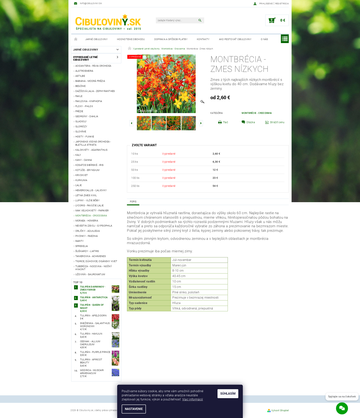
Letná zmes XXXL (86, 195)
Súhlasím (228, 393)
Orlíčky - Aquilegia (87, 230)
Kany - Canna (83, 160)
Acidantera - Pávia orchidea (93, 65)
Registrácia (282, 3)
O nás (264, 39)
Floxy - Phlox (84, 106)
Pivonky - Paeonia (86, 236)
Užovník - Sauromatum (90, 274)
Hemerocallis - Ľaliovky (91, 190)
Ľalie (78, 185)
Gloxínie (80, 131)
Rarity (79, 241)
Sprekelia (81, 246)
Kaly (78, 154)
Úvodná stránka (76, 39)
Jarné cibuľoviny (96, 39)
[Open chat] (342, 407)
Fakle (78, 96)
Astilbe (80, 76)
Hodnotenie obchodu (131, 39)
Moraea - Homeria (86, 220)
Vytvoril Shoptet (280, 410)
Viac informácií (192, 399)
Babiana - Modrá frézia (90, 81)
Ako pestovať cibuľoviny (235, 39)
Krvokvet (81, 175)
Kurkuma (81, 180)
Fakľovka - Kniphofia (88, 101)
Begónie (80, 86)
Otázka (250, 122)
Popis (133, 201)
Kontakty (203, 39)
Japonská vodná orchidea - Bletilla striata (93, 143)
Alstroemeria (84, 70)
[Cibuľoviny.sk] (107, 22)
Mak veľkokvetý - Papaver (92, 210)
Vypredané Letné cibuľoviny (85, 58)
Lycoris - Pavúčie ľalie (89, 205)
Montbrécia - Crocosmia (91, 215)
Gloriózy (81, 126)
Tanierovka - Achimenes (90, 256)
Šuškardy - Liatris (87, 251)
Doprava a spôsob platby (171, 39)
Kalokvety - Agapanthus (91, 149)
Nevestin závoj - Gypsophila (93, 225)
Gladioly (81, 121)
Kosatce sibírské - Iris (89, 165)
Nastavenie (134, 409)
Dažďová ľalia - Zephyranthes (95, 91)
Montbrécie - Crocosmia (257, 113)
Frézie (79, 111)
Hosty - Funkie (84, 136)
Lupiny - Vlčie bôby (87, 200)
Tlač (225, 122)
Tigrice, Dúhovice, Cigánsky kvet (96, 261)
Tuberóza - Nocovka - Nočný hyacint (93, 268)
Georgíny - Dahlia (86, 116)
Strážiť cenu (277, 122)
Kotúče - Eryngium (87, 170)
